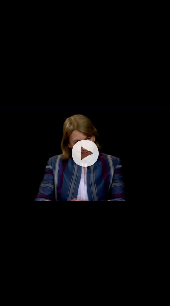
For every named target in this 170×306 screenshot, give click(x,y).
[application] (85, 153)
